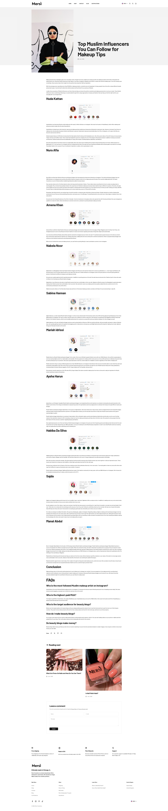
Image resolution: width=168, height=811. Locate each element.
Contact (33, 790)
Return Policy (62, 788)
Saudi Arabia (129, 785)
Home (33, 785)
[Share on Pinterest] (58, 633)
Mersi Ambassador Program (65, 793)
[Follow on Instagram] (36, 801)
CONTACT (81, 3)
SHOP (75, 3)
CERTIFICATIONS (95, 3)
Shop (33, 788)
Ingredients (61, 795)
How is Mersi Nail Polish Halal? (99, 788)
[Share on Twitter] (54, 633)
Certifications (35, 795)
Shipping (61, 785)
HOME (70, 3)
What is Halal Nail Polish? (97, 785)
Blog (33, 793)
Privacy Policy (74, 709)
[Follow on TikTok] (42, 801)
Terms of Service (81, 709)
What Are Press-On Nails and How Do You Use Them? (63, 673)
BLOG (87, 3)
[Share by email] (61, 633)
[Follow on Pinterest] (39, 801)
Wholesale (61, 790)
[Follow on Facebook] (32, 801)
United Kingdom (130, 788)
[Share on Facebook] (51, 633)
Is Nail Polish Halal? (92, 693)
